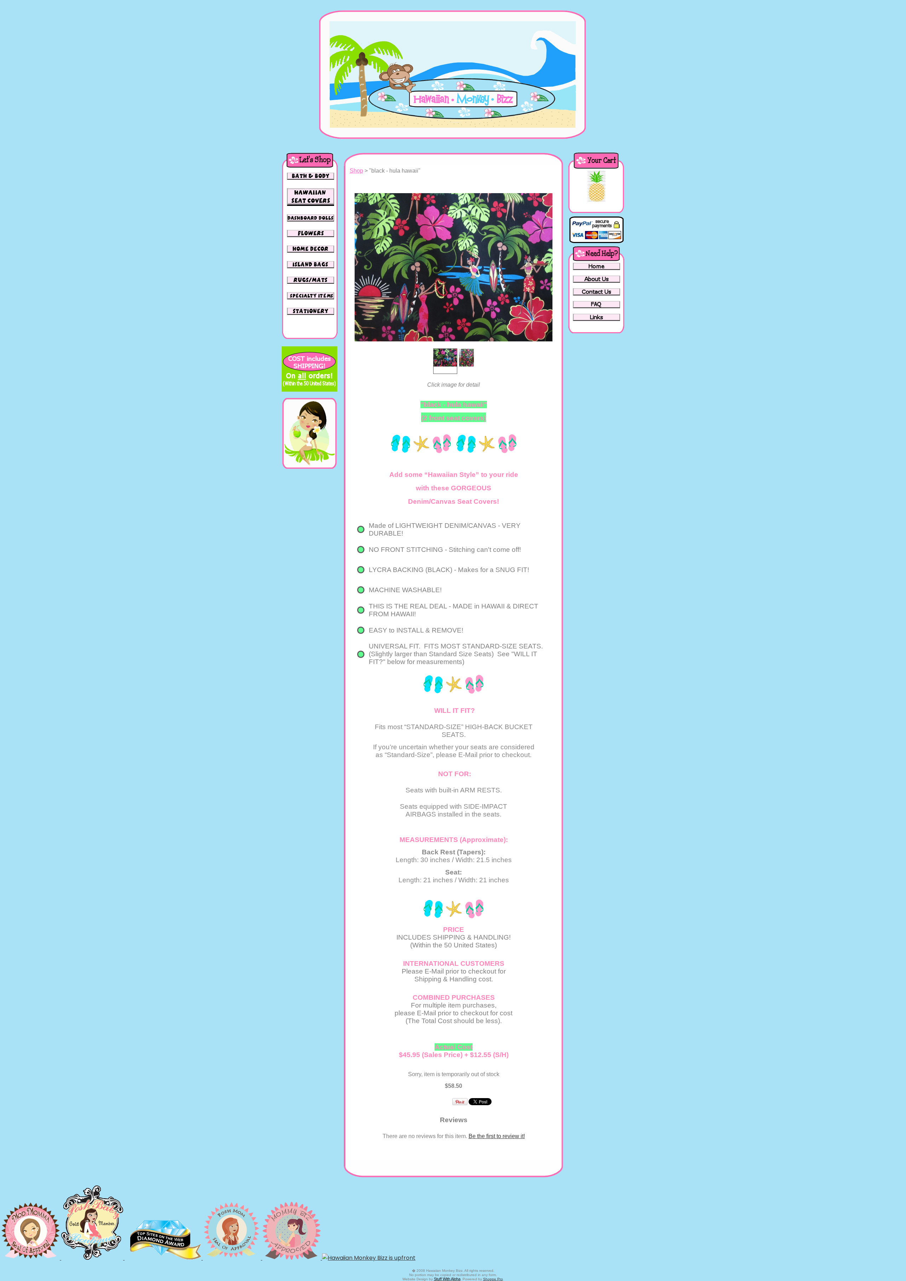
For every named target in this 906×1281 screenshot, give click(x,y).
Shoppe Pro (493, 1279)
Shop (356, 171)
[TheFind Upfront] (368, 1258)
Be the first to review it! (497, 1136)
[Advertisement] (309, 581)
